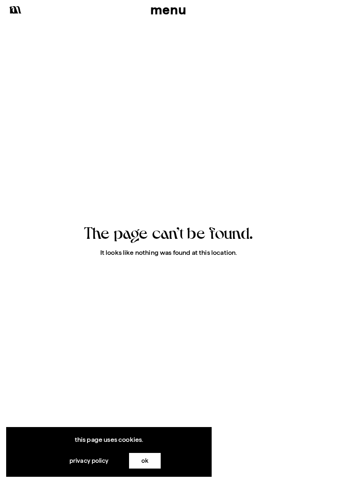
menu (168, 9)
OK (144, 460)
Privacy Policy (88, 460)
